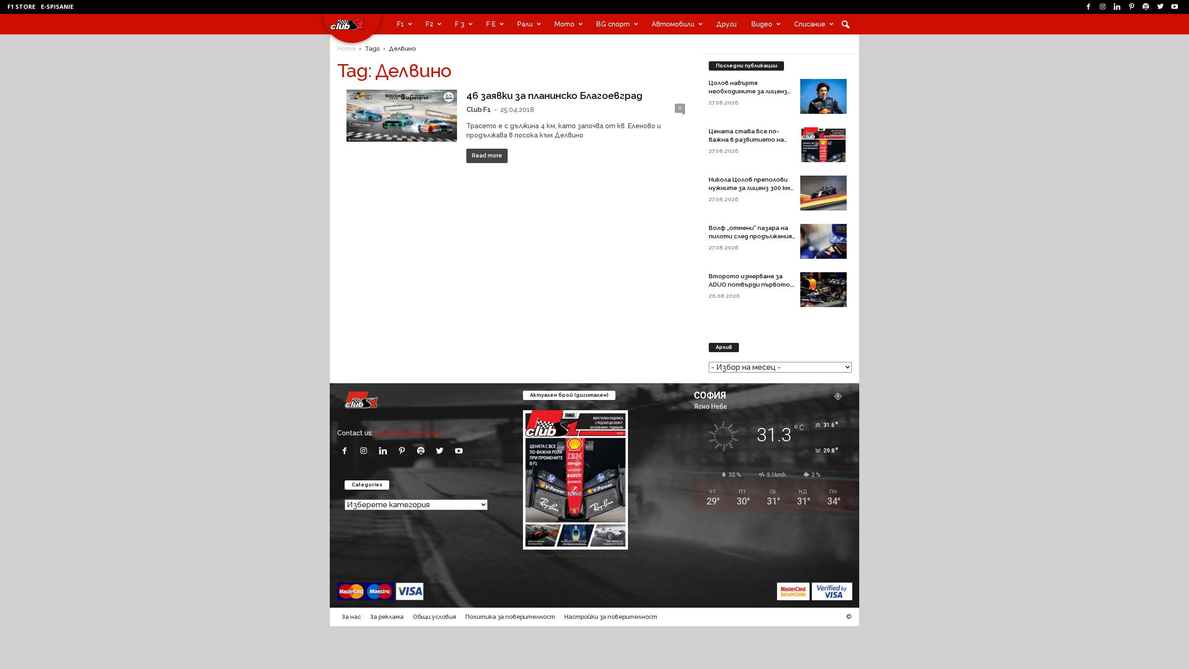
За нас (351, 616)
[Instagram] (1102, 7)
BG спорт (613, 24)
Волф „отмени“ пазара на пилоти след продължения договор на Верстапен (750, 236)
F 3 (459, 24)
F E (491, 24)
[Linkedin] (1117, 7)
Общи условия (434, 616)
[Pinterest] (1131, 7)
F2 (429, 24)
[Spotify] (1145, 7)
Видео (761, 24)
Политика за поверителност (510, 616)
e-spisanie (57, 6)
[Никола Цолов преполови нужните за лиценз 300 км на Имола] (823, 193)
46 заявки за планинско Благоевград (554, 95)
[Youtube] (1174, 7)
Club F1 (478, 109)
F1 (400, 24)
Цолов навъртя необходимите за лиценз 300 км (748, 91)
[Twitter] (1160, 7)
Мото (565, 24)
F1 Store (21, 6)
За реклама (387, 616)
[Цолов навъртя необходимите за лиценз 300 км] (823, 96)
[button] (845, 24)
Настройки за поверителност (610, 616)
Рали (525, 24)
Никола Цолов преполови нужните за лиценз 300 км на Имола (749, 188)
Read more (487, 155)
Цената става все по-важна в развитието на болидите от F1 (746, 139)
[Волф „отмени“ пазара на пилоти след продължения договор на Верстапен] (823, 241)
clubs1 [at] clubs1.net (408, 433)
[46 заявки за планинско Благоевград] (401, 115)
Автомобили (673, 24)
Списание (809, 24)
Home (346, 48)
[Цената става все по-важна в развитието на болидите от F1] (823, 144)
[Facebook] (1088, 7)
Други (726, 24)
